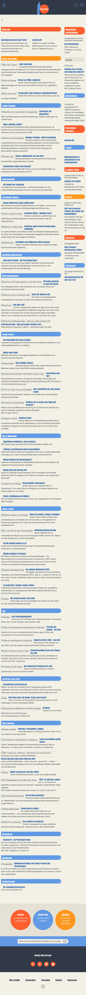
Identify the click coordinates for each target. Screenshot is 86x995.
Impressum (72, 980)
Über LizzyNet (14, 980)
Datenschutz (30, 980)
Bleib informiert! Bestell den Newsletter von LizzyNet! (40, 941)
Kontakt (59, 980)
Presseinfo (45, 980)
